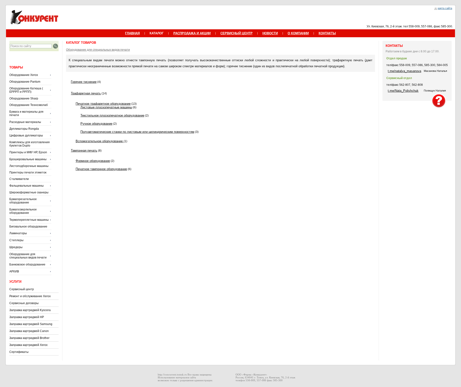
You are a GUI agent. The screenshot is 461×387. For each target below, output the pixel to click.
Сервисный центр (21, 289)
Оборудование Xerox (23, 75)
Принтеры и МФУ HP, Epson (28, 152)
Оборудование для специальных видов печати (28, 255)
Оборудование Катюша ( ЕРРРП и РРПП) (26, 90)
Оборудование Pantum (24, 81)
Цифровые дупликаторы (26, 135)
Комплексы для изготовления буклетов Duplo (29, 144)
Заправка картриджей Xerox (28, 345)
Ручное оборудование (96, 123)
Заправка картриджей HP (26, 317)
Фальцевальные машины (26, 185)
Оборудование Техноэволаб (28, 105)
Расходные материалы (25, 122)
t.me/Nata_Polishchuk (403, 90)
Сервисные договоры (24, 303)
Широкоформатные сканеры (29, 192)
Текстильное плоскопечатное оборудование (112, 115)
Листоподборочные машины (29, 166)
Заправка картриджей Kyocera (30, 310)
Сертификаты (19, 352)
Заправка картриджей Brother (29, 338)
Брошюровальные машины (28, 159)
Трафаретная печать (86, 93)
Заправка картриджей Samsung (30, 324)
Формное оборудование (93, 161)
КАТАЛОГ (157, 33)
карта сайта (445, 8)
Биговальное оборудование (28, 226)
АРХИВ (14, 271)
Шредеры (16, 247)
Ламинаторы (18, 233)
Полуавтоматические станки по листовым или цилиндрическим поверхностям (137, 132)
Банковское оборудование (27, 264)
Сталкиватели (19, 179)
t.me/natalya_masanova (404, 71)
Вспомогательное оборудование (100, 141)
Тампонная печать (84, 150)
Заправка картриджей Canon (29, 331)
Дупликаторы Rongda (24, 128)
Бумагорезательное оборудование (23, 200)
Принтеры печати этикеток (27, 172)
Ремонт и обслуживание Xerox (30, 296)
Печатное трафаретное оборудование (103, 103)
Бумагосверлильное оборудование (23, 211)
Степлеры (16, 240)
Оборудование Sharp (23, 98)
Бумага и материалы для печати (26, 113)
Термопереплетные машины (29, 219)
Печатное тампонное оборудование (101, 169)
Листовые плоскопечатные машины (106, 107)
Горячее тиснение (84, 82)
